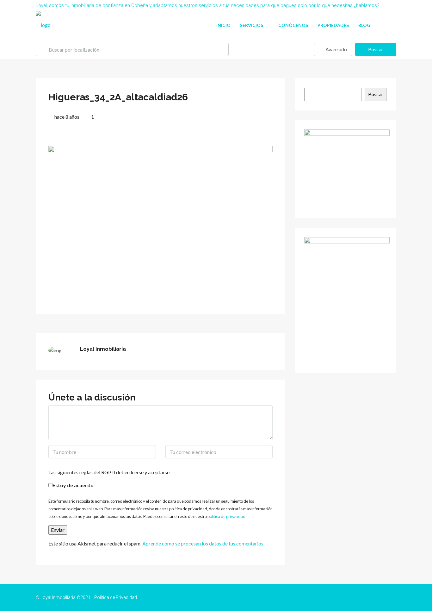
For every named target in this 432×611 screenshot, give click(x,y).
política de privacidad (226, 516)
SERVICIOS (251, 25)
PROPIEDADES (333, 25)
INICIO (223, 25)
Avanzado (335, 49)
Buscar (375, 49)
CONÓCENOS (293, 25)
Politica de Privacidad (115, 597)
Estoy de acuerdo (73, 485)
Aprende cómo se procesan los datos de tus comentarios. (203, 543)
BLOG (364, 25)
